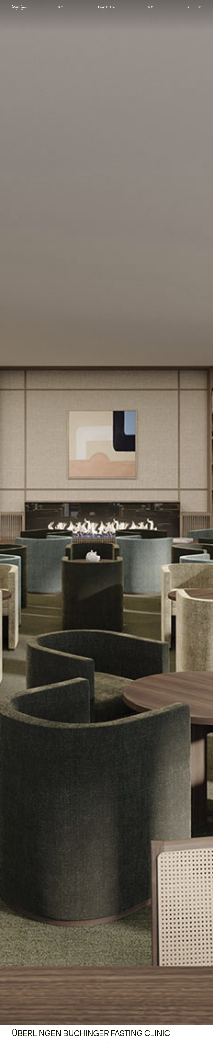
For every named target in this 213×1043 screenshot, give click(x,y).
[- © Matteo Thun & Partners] (106, 512)
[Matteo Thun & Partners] (20, 6)
